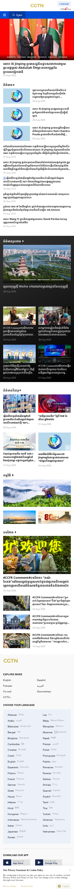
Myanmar (54, 732)
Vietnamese (54, 831)
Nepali (49, 738)
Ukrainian (54, 819)
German (16, 784)
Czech (15, 755)
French (16, 779)
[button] (16, 279)
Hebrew (15, 802)
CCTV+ (7, 697)
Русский (7, 691)
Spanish (51, 790)
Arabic (15, 720)
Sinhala (50, 784)
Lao (47, 714)
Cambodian (16, 744)
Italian (15, 825)
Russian (52, 773)
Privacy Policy (9, 886)
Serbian (51, 779)
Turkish (51, 814)
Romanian (53, 767)
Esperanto (18, 767)
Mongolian (53, 726)
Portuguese (54, 755)
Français (7, 685)
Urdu (48, 825)
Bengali (14, 732)
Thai (48, 808)
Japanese (17, 831)
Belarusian (19, 726)
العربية (40, 685)
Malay (53, 720)
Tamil (49, 802)
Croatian (17, 749)
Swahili (52, 796)
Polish (50, 749)
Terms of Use (27, 886)
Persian (50, 744)
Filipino (16, 773)
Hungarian (17, 814)
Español (41, 680)
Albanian (16, 714)
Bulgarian (18, 738)
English (7, 680)
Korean (15, 837)
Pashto (49, 761)
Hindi (13, 808)
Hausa (15, 796)
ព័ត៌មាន (8, 85)
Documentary (44, 691)
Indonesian (22, 819)
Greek (16, 790)
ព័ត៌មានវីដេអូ (11, 390)
